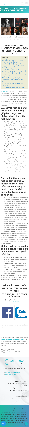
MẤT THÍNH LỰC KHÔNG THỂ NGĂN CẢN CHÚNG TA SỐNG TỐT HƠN (14, 61)
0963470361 (16, 302)
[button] (26, 3)
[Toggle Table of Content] (25, 58)
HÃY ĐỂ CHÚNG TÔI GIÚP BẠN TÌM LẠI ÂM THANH (13, 84)
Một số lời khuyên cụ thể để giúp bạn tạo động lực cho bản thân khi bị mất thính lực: (13, 79)
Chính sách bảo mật (10, 374)
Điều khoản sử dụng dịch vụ (12, 372)
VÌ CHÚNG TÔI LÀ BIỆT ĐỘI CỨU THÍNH (13, 87)
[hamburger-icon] (22, 3)
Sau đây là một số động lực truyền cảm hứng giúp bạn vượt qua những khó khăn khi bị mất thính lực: (14, 66)
